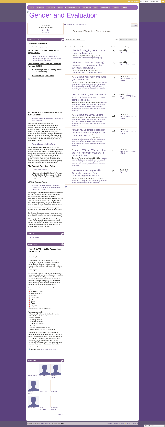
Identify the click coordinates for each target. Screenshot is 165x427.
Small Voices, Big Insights (40, 47)
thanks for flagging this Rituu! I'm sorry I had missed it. (89, 51)
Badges (109, 423)
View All (60, 414)
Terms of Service (132, 423)
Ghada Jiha (43, 375)
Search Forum (87, 40)
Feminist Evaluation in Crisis (41, 144)
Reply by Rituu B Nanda (127, 52)
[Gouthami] (55, 385)
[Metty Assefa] (33, 401)
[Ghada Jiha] (44, 369)
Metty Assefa (32, 407)
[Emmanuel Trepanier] (68, 36)
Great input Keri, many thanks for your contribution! (89, 78)
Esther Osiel (43, 391)
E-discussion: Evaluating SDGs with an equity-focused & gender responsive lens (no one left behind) (90, 180)
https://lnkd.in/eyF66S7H (49, 349)
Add (135, 25)
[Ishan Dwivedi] (33, 369)
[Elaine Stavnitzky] (44, 401)
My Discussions (81, 24)
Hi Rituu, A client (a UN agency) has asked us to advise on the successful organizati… (88, 65)
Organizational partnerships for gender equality (87, 58)
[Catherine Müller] (33, 385)
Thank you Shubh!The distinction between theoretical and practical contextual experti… (88, 132)
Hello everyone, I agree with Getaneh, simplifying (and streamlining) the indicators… (86, 173)
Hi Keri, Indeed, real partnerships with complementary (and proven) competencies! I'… (89, 97)
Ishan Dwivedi (32, 375)
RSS (66, 187)
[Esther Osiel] (44, 385)
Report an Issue (119, 423)
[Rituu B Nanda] (68, 174)
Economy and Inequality (39, 170)
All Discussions (69, 24)
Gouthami (54, 391)
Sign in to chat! (149, 425)
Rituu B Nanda (45, 423)
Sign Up (130, 1)
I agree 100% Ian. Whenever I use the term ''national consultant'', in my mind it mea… (89, 153)
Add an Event (34, 237)
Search (163, 1)
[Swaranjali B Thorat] (55, 369)
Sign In (136, 1)
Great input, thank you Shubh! (88, 115)
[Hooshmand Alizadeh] (55, 401)
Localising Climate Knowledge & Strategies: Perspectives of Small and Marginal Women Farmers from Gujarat (46, 187)
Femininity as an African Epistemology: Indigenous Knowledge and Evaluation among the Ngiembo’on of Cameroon (46, 58)
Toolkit (53, 144)
